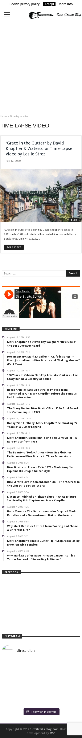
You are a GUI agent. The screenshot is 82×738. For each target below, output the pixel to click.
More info (65, 4)
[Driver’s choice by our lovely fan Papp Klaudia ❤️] (41, 683)
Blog (74, 220)
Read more (14, 247)
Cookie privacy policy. (24, 4)
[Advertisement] (41, 65)
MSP (52, 733)
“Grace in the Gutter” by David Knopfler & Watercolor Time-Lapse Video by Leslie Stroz (39, 148)
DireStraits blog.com (44, 729)
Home (3, 116)
